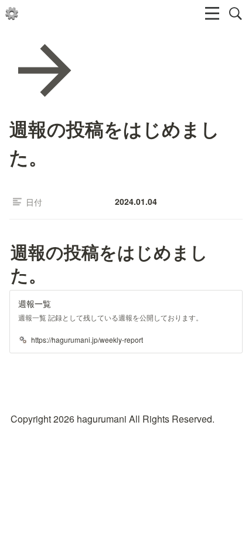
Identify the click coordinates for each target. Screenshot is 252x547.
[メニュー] (212, 13)
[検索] (235, 13)
